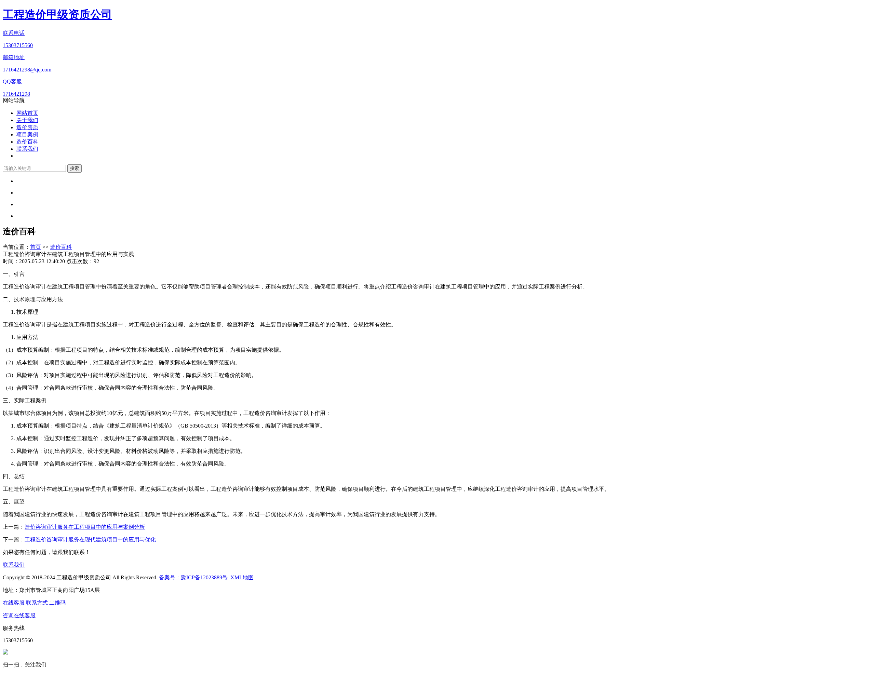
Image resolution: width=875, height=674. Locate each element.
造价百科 (27, 142)
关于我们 (27, 120)
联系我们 (27, 149)
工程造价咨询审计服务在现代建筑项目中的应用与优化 (90, 539)
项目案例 (27, 134)
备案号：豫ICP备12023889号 (193, 577)
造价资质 (27, 127)
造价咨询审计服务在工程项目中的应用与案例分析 (85, 527)
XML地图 (242, 577)
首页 (35, 247)
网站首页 (27, 113)
